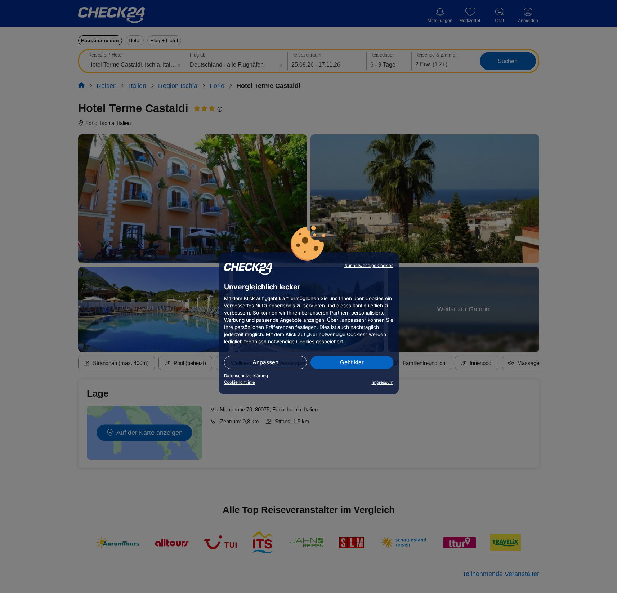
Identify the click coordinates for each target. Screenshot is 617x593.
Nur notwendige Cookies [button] (368, 265)
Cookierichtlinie (239, 382)
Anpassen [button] (265, 362)
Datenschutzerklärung (246, 375)
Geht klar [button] (352, 362)
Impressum (382, 382)
